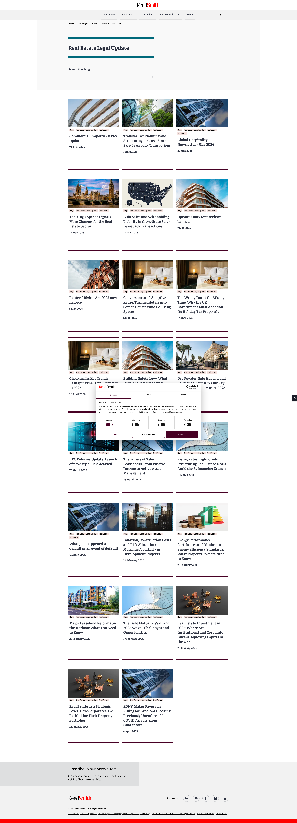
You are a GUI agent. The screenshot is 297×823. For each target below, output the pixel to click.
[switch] (135, 424)
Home (71, 23)
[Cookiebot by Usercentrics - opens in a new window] (188, 387)
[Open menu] (227, 14)
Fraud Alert (113, 813)
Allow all (181, 434)
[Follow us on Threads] (225, 798)
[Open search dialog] (220, 14)
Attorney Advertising (141, 813)
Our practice (128, 14)
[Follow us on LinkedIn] (186, 798)
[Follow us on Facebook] (205, 798)
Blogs (94, 23)
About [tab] (183, 395)
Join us (190, 14)
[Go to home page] (148, 5)
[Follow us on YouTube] (196, 798)
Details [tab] (148, 395)
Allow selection (148, 434)
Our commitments (170, 14)
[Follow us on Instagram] (215, 798)
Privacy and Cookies (205, 813)
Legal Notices (125, 813)
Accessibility (73, 813)
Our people (109, 14)
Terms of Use (221, 813)
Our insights (148, 14)
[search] (152, 76)
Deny (115, 434)
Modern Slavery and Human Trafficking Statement (173, 813)
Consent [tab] (113, 395)
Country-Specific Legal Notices (93, 813)
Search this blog (79, 69)
